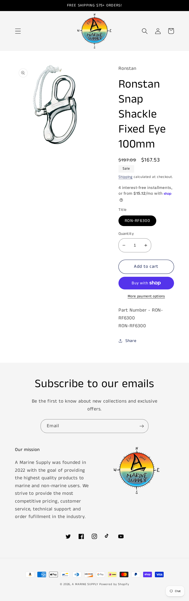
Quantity (126, 233)
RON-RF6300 (137, 221)
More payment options (146, 296)
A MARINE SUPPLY (85, 584)
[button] (17, 31)
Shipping (125, 177)
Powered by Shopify (114, 584)
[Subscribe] (141, 426)
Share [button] (130, 341)
